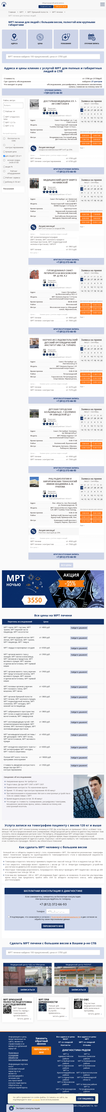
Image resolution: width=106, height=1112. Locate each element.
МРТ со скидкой (87, 1042)
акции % (9, 167)
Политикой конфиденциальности (65, 917)
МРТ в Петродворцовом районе (86, 1088)
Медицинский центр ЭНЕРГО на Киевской (60, 181)
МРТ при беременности (48, 1000)
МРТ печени (57, 12)
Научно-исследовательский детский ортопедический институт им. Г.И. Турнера (60, 342)
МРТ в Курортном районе (66, 1078)
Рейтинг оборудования (13, 172)
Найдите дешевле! (79, 628)
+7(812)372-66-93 (60, 6)
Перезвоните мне (41, 1051)
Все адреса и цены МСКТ (65, 1038)
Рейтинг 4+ (10, 111)
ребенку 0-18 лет (12, 182)
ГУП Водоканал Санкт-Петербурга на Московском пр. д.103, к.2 (60, 273)
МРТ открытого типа (11, 118)
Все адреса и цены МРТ (87, 1038)
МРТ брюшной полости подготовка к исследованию (17, 1002)
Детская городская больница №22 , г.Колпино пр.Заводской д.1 (60, 412)
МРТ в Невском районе (86, 1084)
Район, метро (9, 100)
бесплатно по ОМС (14, 139)
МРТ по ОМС (81, 999)
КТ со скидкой (66, 1042)
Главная (12, 12)
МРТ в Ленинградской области (86, 1078)
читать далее (24, 1018)
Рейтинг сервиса (12, 178)
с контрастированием (14, 146)
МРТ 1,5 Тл (10, 122)
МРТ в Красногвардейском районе (66, 1072)
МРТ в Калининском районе (87, 1062)
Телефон (40, 911)
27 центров (96, 81)
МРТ (22, 12)
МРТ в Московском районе (65, 1083)
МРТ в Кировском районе (66, 1066)
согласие (36, 1099)
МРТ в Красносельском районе (86, 1073)
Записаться (27, 989)
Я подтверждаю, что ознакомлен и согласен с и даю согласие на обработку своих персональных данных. (53, 918)
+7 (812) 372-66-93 (66, 171)
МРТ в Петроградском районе (66, 1090)
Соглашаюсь (86, 1098)
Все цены (66, 565)
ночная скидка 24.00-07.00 (13, 161)
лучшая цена (11, 152)
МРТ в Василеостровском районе (86, 1056)
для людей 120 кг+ (13, 156)
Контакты (65, 1045)
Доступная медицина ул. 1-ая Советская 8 (60, 102)
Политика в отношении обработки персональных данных (18, 1056)
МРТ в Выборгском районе (65, 1062)
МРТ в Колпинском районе (86, 1066)
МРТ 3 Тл (9, 126)
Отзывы (87, 1045)
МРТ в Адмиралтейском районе (65, 1056)
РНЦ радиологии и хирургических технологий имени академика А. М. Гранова (60, 482)
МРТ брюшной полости (37, 12)
